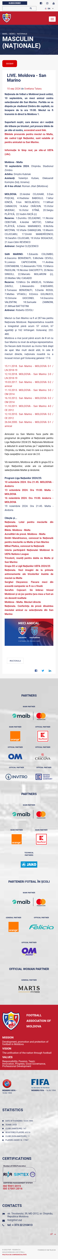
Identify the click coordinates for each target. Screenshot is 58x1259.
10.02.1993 (7, 1093)
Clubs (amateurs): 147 (16, 1129)
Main (4, 34)
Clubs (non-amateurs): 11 (18, 1136)
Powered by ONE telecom (47, 1250)
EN (49, 9)
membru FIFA (37, 1090)
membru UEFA (8, 1090)
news (12, 34)
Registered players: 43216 (18, 1132)
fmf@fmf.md (14, 1220)
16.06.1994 (51, 1090)
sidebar (9, 64)
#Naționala (15, 661)
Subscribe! (15, 3)
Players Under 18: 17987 (17, 1140)
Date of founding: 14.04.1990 (19, 1121)
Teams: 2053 (11, 1125)
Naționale (22, 34)
